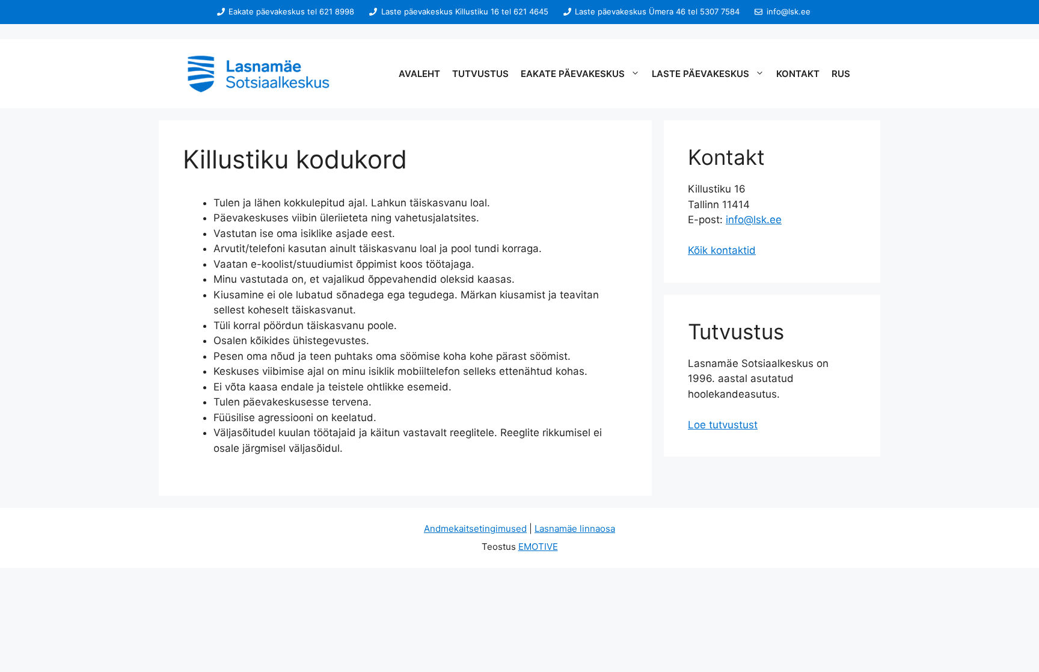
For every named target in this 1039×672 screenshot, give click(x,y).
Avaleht (419, 73)
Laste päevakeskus (700, 73)
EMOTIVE (538, 546)
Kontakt (798, 73)
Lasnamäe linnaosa (575, 528)
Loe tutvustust (723, 425)
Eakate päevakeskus (573, 73)
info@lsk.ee (754, 220)
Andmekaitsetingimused (475, 528)
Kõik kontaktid (722, 250)
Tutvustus (480, 73)
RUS (841, 73)
